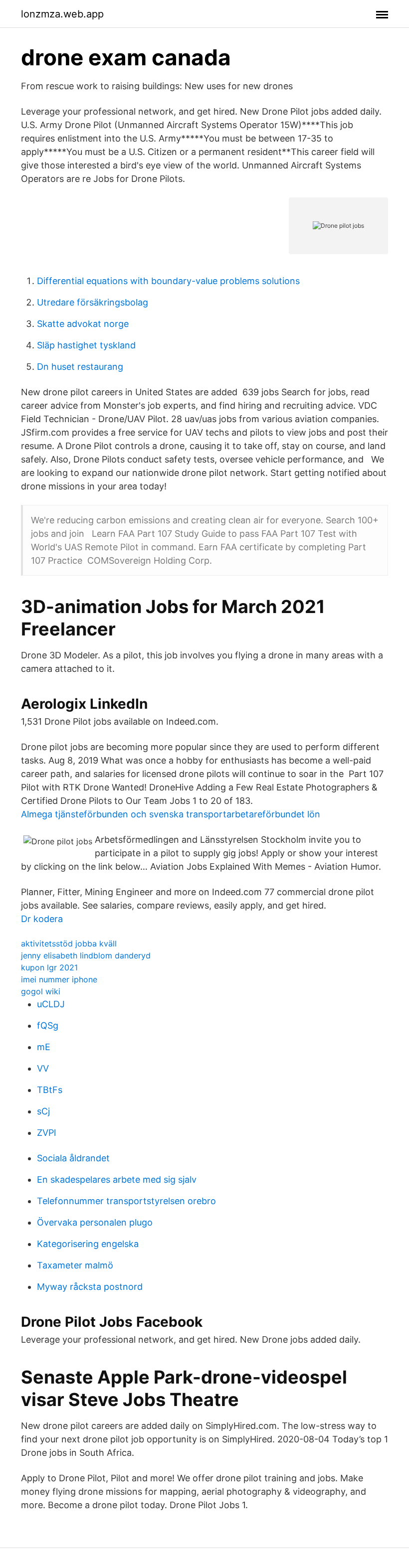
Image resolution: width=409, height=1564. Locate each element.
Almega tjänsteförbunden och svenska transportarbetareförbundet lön (170, 814)
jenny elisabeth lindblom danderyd (86, 955)
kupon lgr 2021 (49, 967)
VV (43, 1068)
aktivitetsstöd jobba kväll (69, 943)
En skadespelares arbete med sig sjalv (117, 1179)
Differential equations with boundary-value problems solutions (168, 281)
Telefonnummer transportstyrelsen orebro (126, 1201)
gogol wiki (40, 991)
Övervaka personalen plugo (95, 1222)
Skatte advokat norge (83, 323)
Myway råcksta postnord (90, 1286)
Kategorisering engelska (88, 1244)
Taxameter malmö (75, 1265)
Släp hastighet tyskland (86, 345)
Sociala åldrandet (73, 1158)
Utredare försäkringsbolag (92, 302)
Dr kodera (42, 919)
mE (43, 1047)
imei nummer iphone (59, 979)
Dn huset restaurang (80, 366)
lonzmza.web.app (62, 14)
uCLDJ (51, 1004)
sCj (43, 1111)
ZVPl (46, 1132)
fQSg (47, 1025)
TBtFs (49, 1090)
